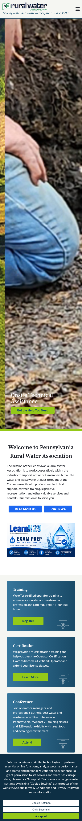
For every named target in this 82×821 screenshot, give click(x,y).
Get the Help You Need (28, 410)
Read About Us (25, 509)
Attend (27, 742)
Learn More (30, 677)
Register (28, 621)
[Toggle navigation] (78, 9)
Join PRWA (58, 509)
